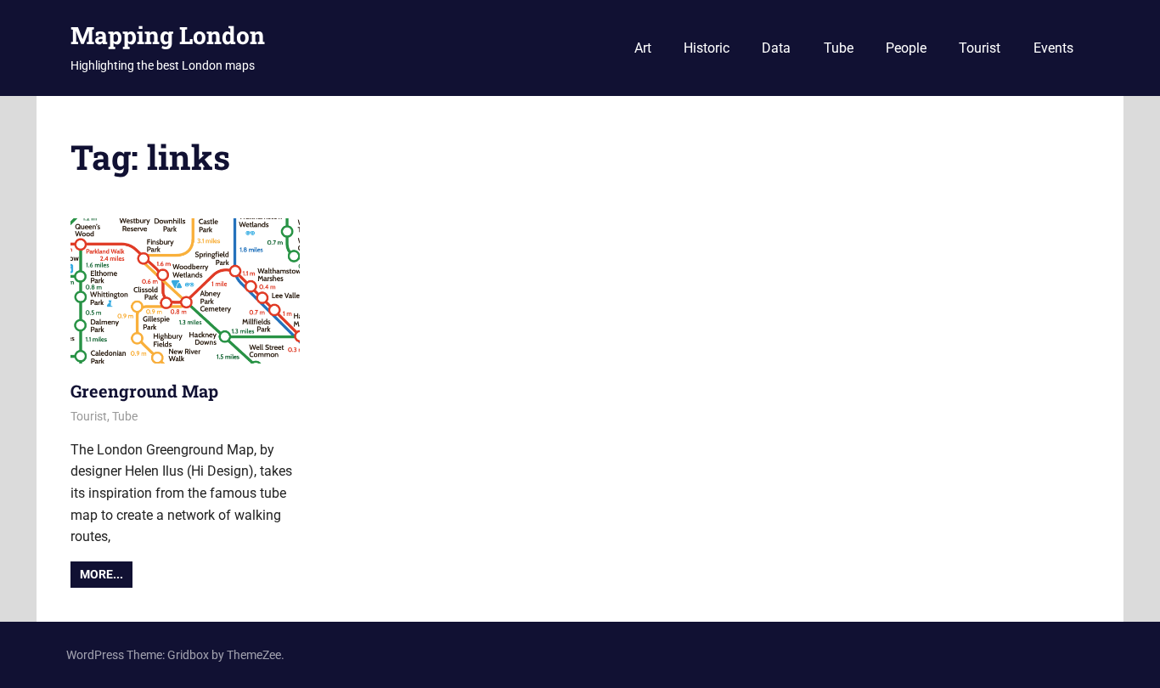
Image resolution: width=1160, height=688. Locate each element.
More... (101, 574)
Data (776, 48)
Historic (706, 48)
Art (642, 48)
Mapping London (167, 35)
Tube (838, 48)
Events (1053, 48)
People (906, 48)
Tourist (979, 48)
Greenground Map (144, 391)
